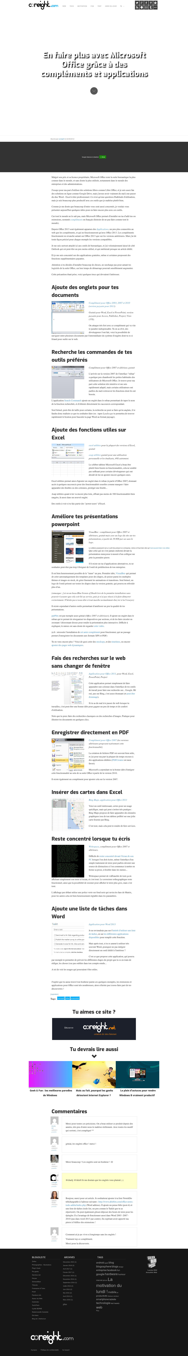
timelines (116, 641)
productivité (75, 998)
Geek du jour (111, 6)
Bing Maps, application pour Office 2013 (108, 799)
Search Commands (72, 400)
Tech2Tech (35, 1305)
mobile (112, 1292)
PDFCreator (117, 759)
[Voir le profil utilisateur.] (54, 1177)
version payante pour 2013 (102, 306)
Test (99, 6)
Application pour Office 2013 (102, 673)
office (67, 998)
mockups (100, 641)
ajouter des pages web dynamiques (67, 645)
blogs (115, 1266)
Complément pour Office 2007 (103, 740)
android (100, 1262)
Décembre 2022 (68, 1262)
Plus (97, 1310)
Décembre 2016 (68, 1276)
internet (99, 1280)
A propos (34, 1350)
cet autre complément (90, 632)
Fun (92, 6)
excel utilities (95, 445)
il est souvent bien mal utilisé (159, 548)
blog (111, 1262)
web (99, 1307)
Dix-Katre (35, 1315)
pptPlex (55, 615)
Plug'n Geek (36, 1268)
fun (118, 1270)
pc (117, 1292)
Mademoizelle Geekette (40, 1312)
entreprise (101, 1270)
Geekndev (35, 1302)
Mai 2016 (66, 1293)
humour (121, 1274)
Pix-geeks (35, 1271)
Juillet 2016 (67, 1286)
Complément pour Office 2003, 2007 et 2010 (109, 302)
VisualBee (120, 573)
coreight (61, 139)
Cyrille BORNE (37, 1308)
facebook (112, 1270)
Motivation (82, 6)
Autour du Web (37, 1298)
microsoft (61, 998)
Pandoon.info (36, 1295)
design (121, 1267)
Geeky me (54, 1127)
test (112, 1303)
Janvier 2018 (67, 1265)
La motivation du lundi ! (109, 1285)
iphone (105, 1280)
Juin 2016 (66, 1289)
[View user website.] (54, 1121)
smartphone (102, 1299)
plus (65, 1304)
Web (64, 6)
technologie (103, 1303)
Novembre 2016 (68, 1279)
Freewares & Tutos (38, 1288)
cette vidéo (99, 626)
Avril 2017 (66, 1269)
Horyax (34, 1278)
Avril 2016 (66, 1296)
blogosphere (103, 1266)
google (100, 1274)
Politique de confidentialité (50, 1350)
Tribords (35, 1285)
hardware (111, 1274)
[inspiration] (54, 994)
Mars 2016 (66, 1300)
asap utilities (95, 454)
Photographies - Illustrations (41, 1265)
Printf (34, 1292)
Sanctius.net (36, 1275)
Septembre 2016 (69, 1282)
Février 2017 (67, 1272)
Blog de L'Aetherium (39, 1319)
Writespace (94, 846)
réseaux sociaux (113, 1296)
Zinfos (34, 1261)
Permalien (54, 1132)
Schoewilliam (36, 1282)
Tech (72, 6)
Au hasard (65, 1350)
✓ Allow (102, 157)
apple (106, 1263)
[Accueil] (44, 5)
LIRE (50, 1079)
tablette (112, 1299)
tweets (116, 1303)
